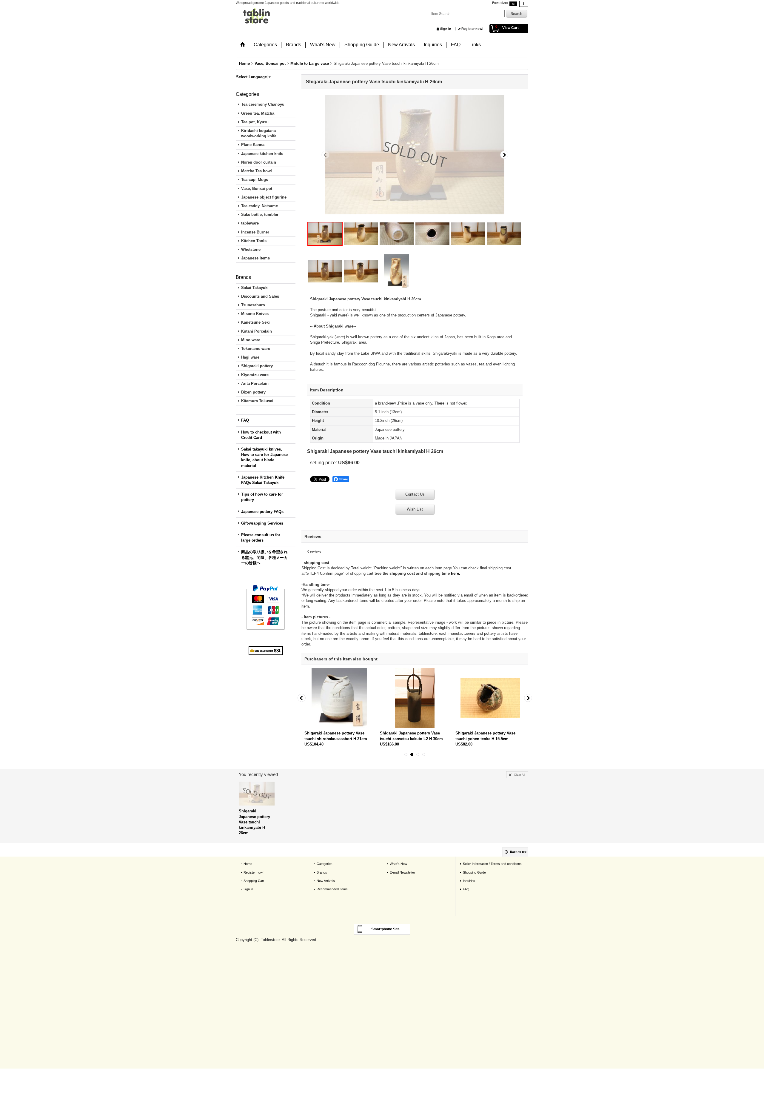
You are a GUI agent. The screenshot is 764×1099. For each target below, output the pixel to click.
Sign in (445, 28)
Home (248, 864)
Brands (322, 872)
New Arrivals (326, 881)
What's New (398, 864)
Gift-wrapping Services (262, 523)
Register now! (472, 28)
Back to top (518, 851)
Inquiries (469, 881)
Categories (324, 864)
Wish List (415, 509)
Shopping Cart (254, 881)
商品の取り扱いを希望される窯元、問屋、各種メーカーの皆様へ (264, 557)
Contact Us (415, 494)
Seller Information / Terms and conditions (492, 864)
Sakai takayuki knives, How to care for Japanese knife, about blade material (264, 457)
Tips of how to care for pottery (262, 497)
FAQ (245, 420)
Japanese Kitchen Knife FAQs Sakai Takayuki (262, 480)
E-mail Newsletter (402, 872)
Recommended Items (332, 889)
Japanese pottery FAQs (262, 511)
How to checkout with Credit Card (261, 435)
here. (455, 573)
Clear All (519, 774)
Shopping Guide (474, 872)
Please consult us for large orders (260, 537)
